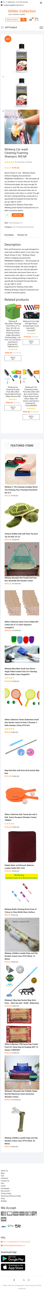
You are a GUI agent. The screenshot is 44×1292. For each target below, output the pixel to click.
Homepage (5, 1188)
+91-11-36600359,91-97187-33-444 (16, 1242)
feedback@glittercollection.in (13, 5)
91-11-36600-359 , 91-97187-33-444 (15, 2)
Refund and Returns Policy (11, 1196)
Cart (2, 1176)
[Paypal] (22, 1214)
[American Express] (3, 1214)
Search (23, 19)
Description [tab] (9, 235)
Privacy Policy (6, 1193)
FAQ (2, 1183)
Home (3, 1186)
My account (5, 1191)
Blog (2, 1173)
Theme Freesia (30, 1285)
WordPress (22, 1288)
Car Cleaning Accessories (23, 227)
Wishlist (4, 1201)
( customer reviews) (23, 162)
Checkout (4, 1178)
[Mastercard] (9, 1214)
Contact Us (5, 1181)
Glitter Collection (22, 11)
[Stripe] (3, 1219)
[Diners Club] (28, 1214)
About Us (4, 1171)
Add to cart (17, 215)
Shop (3, 1198)
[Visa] (16, 1214)
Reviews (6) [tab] (22, 235)
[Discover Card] (34, 1214)
